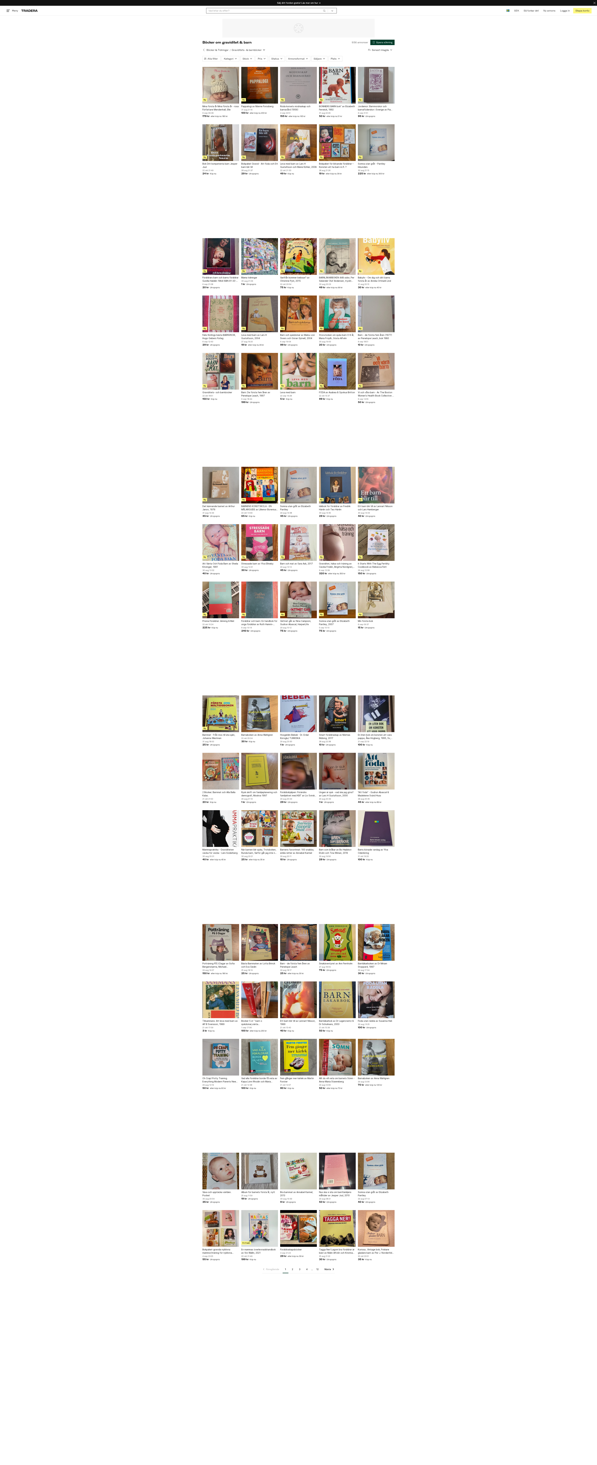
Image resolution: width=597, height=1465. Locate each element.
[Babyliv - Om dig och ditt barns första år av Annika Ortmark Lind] (376, 256)
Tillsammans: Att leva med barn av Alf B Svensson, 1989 (220, 1022)
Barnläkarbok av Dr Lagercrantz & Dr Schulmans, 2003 (336, 1022)
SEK (516, 10)
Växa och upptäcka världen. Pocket (216, 1194)
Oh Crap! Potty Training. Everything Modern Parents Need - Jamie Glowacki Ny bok (220, 1080)
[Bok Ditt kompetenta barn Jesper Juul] (220, 142)
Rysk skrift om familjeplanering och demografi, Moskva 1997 (259, 794)
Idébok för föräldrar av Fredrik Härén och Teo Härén (334, 508)
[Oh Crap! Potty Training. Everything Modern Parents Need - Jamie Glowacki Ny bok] (220, 1057)
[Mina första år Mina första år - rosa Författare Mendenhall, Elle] (220, 85)
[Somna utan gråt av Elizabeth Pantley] (298, 485)
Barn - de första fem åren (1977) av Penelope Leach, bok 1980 (375, 337)
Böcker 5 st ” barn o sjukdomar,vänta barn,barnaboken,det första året (258, 1023)
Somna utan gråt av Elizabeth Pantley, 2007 (334, 623)
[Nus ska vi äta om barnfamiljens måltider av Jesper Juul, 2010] (337, 1171)
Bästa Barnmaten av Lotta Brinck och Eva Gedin (258, 965)
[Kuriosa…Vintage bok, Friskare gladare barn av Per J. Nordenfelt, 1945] (376, 1228)
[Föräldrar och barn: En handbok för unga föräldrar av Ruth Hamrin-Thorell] (259, 600)
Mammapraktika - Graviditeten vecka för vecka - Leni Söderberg (220, 851)
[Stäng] (594, 3)
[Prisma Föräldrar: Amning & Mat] (220, 600)
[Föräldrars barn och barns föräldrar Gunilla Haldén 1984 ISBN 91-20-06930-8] (220, 256)
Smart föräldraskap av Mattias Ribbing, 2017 (334, 736)
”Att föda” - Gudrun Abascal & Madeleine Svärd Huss (373, 794)
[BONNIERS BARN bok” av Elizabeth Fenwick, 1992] (337, 85)
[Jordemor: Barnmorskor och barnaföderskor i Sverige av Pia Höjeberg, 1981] (376, 85)
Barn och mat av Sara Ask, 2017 (296, 563)
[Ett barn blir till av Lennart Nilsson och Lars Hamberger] (376, 485)
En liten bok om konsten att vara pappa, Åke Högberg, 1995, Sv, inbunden (375, 737)
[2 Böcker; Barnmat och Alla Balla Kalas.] (220, 771)
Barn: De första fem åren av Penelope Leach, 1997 (255, 394)
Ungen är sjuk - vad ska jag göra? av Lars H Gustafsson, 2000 (336, 794)
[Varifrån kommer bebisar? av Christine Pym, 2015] (298, 256)
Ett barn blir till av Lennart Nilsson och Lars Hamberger (375, 508)
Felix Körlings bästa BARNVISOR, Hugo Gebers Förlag (219, 337)
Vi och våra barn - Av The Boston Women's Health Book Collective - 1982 (375, 394)
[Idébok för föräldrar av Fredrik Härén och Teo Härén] (337, 485)
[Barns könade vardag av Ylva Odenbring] (376, 828)
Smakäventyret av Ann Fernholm (335, 963)
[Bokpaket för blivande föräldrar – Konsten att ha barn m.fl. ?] (337, 142)
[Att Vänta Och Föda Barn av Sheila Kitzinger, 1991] (220, 542)
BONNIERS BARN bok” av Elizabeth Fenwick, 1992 (337, 108)
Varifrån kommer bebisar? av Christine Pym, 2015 (295, 279)
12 (317, 1269)
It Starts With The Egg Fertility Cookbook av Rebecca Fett (373, 565)
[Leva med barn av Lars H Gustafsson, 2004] (259, 314)
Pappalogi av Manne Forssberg (257, 106)
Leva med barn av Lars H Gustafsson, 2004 (254, 337)
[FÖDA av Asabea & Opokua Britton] (337, 371)
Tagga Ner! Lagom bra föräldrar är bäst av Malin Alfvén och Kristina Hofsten (336, 1251)
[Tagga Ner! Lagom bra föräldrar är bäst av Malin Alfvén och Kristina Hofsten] (337, 1228)
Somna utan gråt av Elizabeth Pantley (295, 508)
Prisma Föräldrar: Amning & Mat (218, 621)
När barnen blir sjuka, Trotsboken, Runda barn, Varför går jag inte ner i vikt (259, 851)
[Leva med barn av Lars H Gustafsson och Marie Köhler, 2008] (298, 142)
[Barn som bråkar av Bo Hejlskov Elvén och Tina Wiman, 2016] (337, 828)
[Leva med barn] (298, 371)
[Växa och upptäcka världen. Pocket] (220, 1171)
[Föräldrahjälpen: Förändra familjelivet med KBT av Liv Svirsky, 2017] (298, 771)
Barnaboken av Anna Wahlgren (257, 735)
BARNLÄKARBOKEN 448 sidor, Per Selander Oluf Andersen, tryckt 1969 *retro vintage (336, 279)
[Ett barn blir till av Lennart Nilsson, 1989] (298, 999)
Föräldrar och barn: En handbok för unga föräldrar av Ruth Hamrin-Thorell (259, 623)
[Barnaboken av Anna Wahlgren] (259, 713)
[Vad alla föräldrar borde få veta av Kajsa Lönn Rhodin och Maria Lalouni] (259, 1057)
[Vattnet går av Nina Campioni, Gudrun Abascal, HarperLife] (298, 600)
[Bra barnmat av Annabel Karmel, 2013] (298, 1171)
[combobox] (267, 10)
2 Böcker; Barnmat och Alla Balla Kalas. (218, 794)
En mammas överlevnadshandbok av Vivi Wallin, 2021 (258, 1251)
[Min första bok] (376, 600)
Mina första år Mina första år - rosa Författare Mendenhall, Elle (220, 108)
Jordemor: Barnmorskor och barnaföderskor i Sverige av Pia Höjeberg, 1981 (374, 108)
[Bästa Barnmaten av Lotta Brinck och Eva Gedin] (259, 942)
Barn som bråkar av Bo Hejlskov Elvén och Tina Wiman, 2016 (335, 851)
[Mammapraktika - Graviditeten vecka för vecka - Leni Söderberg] (220, 828)
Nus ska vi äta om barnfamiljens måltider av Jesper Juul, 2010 (335, 1194)
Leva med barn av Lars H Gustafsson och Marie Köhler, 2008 (298, 165)
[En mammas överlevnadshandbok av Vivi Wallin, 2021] (259, 1228)
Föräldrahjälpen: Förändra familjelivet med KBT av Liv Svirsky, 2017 (298, 794)
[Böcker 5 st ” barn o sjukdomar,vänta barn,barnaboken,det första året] (259, 999)
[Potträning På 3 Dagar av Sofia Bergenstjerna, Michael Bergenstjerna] (220, 942)
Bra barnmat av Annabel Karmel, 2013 (296, 1194)
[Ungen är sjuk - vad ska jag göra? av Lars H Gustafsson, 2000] (337, 771)
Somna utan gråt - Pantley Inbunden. (371, 165)
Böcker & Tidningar (217, 50)
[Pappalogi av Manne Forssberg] (259, 85)
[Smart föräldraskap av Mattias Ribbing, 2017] (337, 713)
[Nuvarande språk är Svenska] (508, 10)
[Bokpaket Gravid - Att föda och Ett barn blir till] (259, 142)
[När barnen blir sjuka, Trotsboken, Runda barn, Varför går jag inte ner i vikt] (259, 828)
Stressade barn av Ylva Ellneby (257, 563)
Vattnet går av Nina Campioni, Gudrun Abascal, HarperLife (295, 623)
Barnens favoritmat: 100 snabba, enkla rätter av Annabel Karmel (297, 851)
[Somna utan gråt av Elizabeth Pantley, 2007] (337, 600)
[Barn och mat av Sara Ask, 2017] (298, 542)
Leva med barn (288, 392)
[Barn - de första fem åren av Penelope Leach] (298, 942)
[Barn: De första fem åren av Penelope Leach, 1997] (259, 371)
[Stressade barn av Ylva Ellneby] (259, 542)
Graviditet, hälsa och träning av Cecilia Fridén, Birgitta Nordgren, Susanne (336, 565)
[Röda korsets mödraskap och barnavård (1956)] (298, 85)
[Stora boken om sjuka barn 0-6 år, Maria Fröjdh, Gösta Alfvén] (337, 314)
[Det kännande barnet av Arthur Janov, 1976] (220, 485)
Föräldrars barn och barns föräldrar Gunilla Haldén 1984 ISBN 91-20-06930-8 (220, 279)
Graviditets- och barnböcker (217, 392)
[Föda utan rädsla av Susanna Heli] (376, 999)
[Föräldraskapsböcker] (298, 1228)
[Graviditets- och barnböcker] (220, 371)
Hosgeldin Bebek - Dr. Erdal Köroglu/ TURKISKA (294, 736)
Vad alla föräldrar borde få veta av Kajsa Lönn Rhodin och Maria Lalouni (259, 1080)
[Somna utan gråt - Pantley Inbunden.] (376, 142)
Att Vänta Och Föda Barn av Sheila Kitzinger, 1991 (220, 565)
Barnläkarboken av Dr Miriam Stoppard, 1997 (372, 965)
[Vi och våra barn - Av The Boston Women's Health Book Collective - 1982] (376, 371)
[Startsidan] (29, 10)
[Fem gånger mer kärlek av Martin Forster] (298, 1057)
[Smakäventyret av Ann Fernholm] (337, 942)
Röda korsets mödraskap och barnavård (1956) (295, 108)
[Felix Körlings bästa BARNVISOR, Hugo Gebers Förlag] (220, 314)
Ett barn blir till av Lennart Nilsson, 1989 (297, 1022)
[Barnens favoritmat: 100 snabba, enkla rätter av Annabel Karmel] (298, 828)
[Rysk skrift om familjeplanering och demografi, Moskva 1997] (259, 771)
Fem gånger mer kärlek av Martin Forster (297, 1080)
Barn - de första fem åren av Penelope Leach (295, 965)
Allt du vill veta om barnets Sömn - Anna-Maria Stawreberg (337, 1080)
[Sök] (324, 10)
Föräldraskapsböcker (291, 1249)
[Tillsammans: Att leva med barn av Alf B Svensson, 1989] (220, 999)
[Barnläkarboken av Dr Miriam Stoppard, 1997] (376, 942)
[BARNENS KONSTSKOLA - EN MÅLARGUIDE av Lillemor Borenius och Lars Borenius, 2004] (259, 485)
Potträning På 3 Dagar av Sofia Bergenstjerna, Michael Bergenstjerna (218, 965)
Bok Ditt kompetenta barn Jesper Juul (219, 165)
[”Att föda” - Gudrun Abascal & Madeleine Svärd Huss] (376, 771)
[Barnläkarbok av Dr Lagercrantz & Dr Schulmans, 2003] (337, 999)
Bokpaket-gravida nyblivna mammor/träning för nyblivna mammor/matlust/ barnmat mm (217, 1251)
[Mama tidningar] (259, 256)
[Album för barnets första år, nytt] (259, 1171)
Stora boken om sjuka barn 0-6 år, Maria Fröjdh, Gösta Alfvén (336, 337)
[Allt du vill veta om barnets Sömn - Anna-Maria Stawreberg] (337, 1057)
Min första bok (365, 621)
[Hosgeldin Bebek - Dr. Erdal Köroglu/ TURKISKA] (298, 713)
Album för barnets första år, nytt (258, 1192)
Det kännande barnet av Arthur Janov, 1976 (218, 508)
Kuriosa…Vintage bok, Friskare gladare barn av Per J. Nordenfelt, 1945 (376, 1251)
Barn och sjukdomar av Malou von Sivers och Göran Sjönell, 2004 (297, 337)
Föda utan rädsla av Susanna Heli (375, 1021)
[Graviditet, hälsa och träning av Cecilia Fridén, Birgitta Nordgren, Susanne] (337, 542)
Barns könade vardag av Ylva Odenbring (373, 851)
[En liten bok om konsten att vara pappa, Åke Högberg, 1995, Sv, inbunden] (376, 713)
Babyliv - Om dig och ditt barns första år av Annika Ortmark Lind (374, 279)
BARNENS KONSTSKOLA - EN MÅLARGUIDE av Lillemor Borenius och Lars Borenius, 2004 (258, 508)
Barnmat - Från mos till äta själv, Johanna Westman (218, 736)
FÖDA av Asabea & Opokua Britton (337, 392)
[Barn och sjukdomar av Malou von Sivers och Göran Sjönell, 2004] (298, 314)
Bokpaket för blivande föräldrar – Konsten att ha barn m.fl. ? (336, 165)
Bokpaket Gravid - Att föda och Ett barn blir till (259, 165)
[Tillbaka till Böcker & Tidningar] (203, 50)
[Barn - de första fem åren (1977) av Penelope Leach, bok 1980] (376, 314)
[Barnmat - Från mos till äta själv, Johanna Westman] (220, 713)
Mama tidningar (249, 277)
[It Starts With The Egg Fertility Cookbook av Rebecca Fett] (376, 542)
